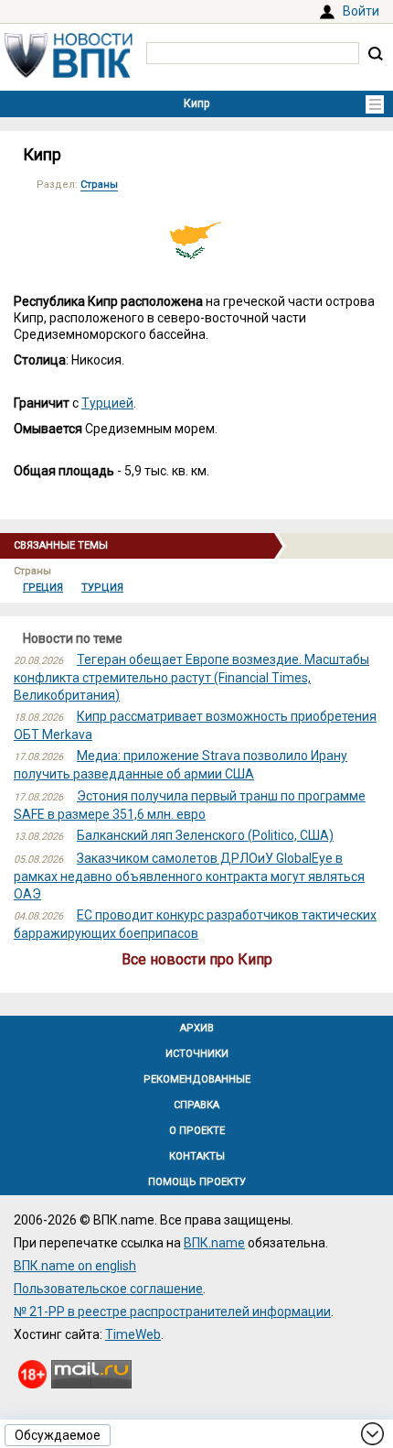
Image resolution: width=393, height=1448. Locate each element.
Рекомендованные (196, 1079)
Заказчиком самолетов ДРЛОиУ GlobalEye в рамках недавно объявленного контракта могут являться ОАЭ (189, 875)
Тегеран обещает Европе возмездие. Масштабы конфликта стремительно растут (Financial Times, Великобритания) (191, 677)
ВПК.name (214, 1243)
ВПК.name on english (75, 1265)
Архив (197, 1028)
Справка (196, 1105)
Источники (196, 1054)
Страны (99, 185)
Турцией (107, 403)
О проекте (197, 1131)
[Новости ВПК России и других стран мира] (69, 73)
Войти (361, 11)
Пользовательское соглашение (108, 1288)
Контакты (197, 1156)
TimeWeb (133, 1334)
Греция (43, 587)
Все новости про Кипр (197, 959)
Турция (102, 587)
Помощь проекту (197, 1182)
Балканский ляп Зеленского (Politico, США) (205, 835)
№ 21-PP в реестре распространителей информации (172, 1311)
